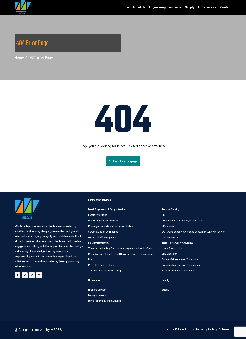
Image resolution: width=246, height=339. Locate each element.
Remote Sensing (170, 209)
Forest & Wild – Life (172, 248)
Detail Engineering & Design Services (107, 209)
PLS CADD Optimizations (101, 265)
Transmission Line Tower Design (105, 270)
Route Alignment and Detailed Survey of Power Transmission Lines (120, 257)
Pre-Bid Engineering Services (103, 220)
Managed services (97, 295)
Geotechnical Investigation (102, 237)
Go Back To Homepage (123, 161)
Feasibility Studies (97, 215)
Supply (189, 7)
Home (124, 7)
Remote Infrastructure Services (104, 300)
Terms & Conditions (179, 329)
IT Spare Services (97, 289)
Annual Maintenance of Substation (180, 259)
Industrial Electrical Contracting (178, 270)
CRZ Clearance (170, 253)
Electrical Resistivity (98, 243)
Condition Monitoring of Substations (181, 265)
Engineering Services (163, 7)
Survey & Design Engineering (103, 231)
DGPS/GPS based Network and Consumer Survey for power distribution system (193, 234)
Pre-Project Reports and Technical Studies (110, 226)
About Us (139, 7)
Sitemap (225, 329)
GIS (163, 215)
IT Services (206, 7)
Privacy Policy (206, 329)
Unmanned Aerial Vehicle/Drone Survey (183, 220)
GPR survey (168, 226)
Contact (225, 7)
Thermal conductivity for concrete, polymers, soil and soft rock (121, 248)
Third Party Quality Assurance (177, 242)
